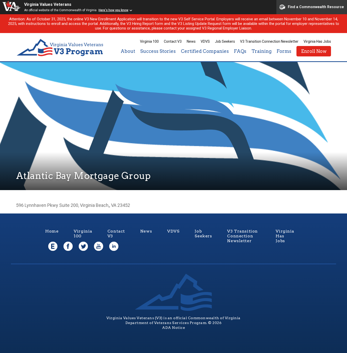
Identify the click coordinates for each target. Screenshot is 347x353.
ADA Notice (173, 328)
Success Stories (158, 51)
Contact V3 (173, 41)
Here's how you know (113, 10)
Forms (284, 51)
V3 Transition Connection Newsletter (269, 41)
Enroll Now (313, 51)
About (128, 51)
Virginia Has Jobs (317, 41)
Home (51, 231)
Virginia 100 (149, 41)
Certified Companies (205, 51)
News (191, 41)
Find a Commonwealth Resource (316, 7)
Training (261, 51)
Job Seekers (225, 41)
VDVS (205, 41)
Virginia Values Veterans (47, 4)
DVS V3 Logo (60, 47)
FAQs (240, 51)
